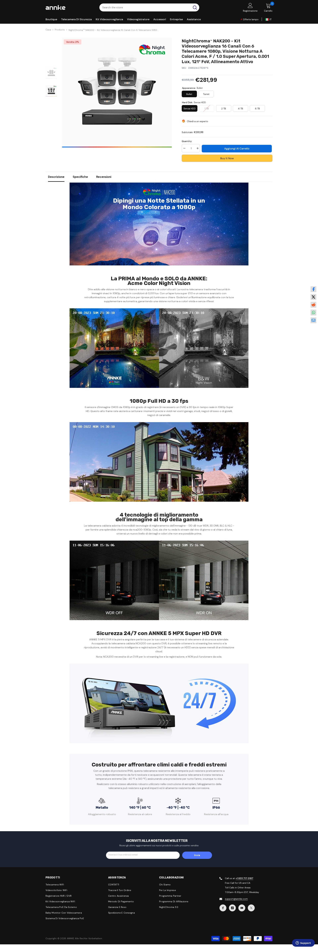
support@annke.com (236, 898)
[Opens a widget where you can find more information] (303, 943)
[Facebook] (222, 907)
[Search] (149, 7)
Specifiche (80, 177)
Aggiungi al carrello (237, 148)
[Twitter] (251, 907)
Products (60, 29)
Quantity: (187, 141)
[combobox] (145, 7)
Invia (197, 855)
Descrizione (56, 177)
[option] (117, 92)
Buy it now (227, 158)
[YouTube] (241, 907)
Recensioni (103, 177)
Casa (48, 29)
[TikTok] (232, 907)
